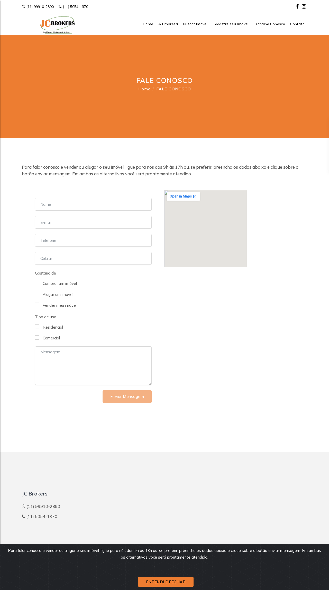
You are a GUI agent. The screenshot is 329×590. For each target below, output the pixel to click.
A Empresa (168, 24)
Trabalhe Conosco (269, 24)
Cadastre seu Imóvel (231, 24)
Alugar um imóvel (58, 294)
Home (148, 24)
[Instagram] (304, 6)
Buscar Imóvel (195, 24)
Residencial (53, 327)
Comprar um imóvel (60, 283)
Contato (297, 24)
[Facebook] (297, 6)
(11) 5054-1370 (75, 6)
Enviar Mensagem (127, 396)
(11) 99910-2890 (40, 6)
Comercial (51, 338)
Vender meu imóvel (60, 305)
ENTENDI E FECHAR (166, 581)
